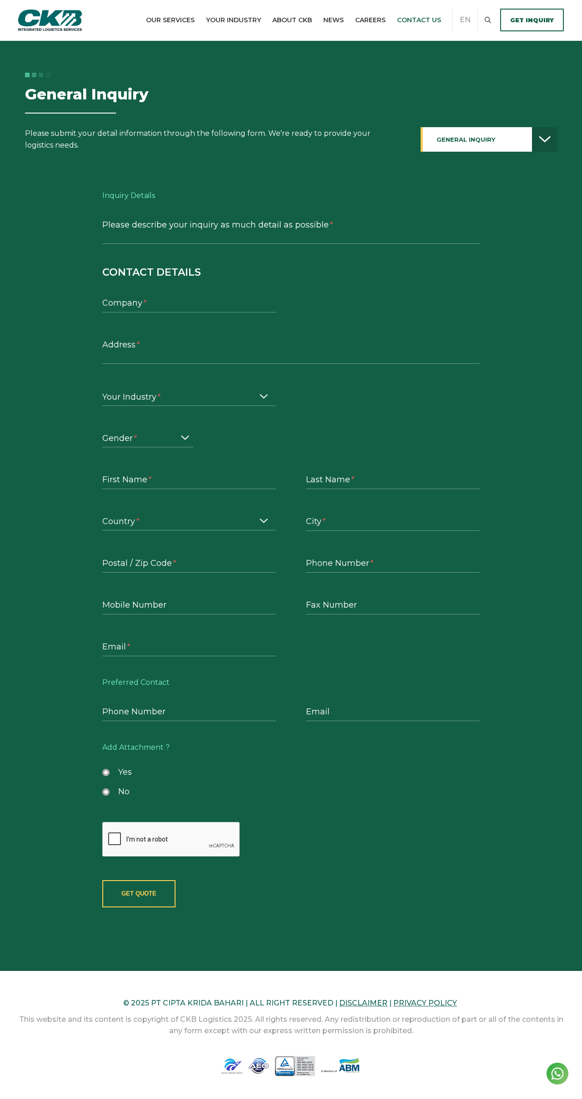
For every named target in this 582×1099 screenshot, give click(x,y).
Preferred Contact (136, 682)
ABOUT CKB (292, 20)
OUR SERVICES (170, 20)
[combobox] (489, 139)
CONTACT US (419, 20)
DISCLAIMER (363, 1003)
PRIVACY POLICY (425, 1003)
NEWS (333, 20)
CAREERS (370, 20)
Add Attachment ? (136, 747)
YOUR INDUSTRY (233, 20)
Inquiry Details (128, 195)
